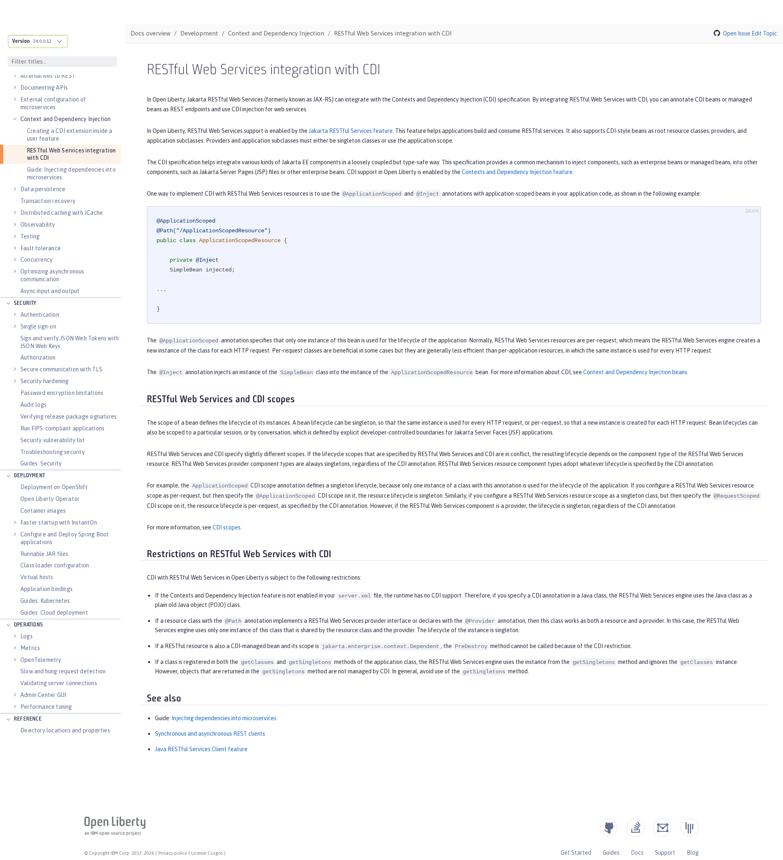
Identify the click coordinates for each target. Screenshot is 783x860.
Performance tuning (46, 706)
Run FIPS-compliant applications (62, 428)
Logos (216, 853)
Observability (37, 224)
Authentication (39, 314)
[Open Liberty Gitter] (689, 827)
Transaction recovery (47, 201)
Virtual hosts (36, 577)
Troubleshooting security (52, 452)
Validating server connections (58, 683)
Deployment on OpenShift (54, 487)
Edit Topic (764, 33)
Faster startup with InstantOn (58, 522)
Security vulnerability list (52, 440)
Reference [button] (28, 719)
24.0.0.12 (42, 41)
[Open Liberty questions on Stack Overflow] (635, 827)
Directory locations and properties (65, 730)
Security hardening (44, 381)
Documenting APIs (44, 87)
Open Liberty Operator (50, 499)
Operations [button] (28, 625)
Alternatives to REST (47, 76)
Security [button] (25, 303)
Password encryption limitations (61, 393)
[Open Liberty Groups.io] (662, 827)
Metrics (30, 648)
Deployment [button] (29, 476)
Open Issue (736, 33)
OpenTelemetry (41, 660)
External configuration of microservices (53, 103)
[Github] (608, 827)
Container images (43, 510)
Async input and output (50, 291)
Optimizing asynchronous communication (52, 275)
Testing (30, 236)
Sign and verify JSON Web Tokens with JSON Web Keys (69, 342)
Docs (637, 852)
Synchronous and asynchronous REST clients (210, 733)
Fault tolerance (40, 248)
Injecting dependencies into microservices (224, 718)
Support (665, 852)
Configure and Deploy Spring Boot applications (64, 538)
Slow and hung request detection (63, 671)
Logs (26, 636)
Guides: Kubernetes (45, 601)
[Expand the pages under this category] (14, 75)
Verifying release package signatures (68, 416)
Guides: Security (41, 463)
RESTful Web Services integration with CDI (71, 154)
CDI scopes (226, 527)
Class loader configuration (54, 565)
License (198, 853)
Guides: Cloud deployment (54, 612)
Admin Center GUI (43, 695)
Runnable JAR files (44, 554)
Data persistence (42, 189)
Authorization (38, 357)
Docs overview (150, 33)
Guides (611, 852)
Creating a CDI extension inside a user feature (70, 135)
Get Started (576, 852)
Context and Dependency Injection (65, 119)
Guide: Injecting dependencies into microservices (71, 173)
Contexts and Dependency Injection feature (517, 172)
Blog (693, 852)
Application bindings (46, 589)
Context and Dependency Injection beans (635, 372)
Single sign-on (38, 326)
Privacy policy (172, 853)
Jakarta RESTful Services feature (351, 131)
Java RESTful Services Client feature (201, 749)
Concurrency (36, 259)
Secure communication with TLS (61, 369)
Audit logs (33, 404)
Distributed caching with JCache (61, 212)
